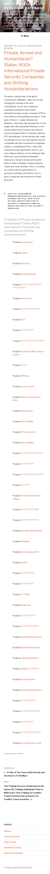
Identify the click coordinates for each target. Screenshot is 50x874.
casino (25, 253)
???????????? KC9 (30, 509)
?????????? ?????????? (32, 474)
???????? (26, 485)
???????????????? (30, 520)
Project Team (10, 842)
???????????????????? (32, 453)
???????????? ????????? (33, 341)
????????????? (29, 615)
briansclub (26, 605)
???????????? (28, 573)
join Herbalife (27, 421)
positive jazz (27, 242)
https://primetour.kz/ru (32, 690)
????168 (25, 594)
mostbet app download (32, 530)
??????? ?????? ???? (31, 732)
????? (24, 365)
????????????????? (31, 309)
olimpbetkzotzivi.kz (30, 658)
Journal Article (17, 199)
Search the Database (13, 853)
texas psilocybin (29, 274)
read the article (28, 679)
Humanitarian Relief (20, 196)
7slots (24, 562)
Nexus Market (28, 442)
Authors (7, 831)
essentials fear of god (31, 743)
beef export (27, 298)
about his (26, 263)
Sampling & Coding (12, 847)
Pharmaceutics (28, 432)
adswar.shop (27, 411)
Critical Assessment (20, 194)
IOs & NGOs (39, 196)
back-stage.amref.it (30, 552)
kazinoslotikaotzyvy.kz (32, 637)
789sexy (25, 376)
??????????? (27, 330)
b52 (23, 319)
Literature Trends (12, 836)
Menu (26, 36)
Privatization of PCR (20, 206)
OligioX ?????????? (30, 668)
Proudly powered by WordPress (18, 867)
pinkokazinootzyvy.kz (31, 647)
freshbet (25, 541)
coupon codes (28, 386)
